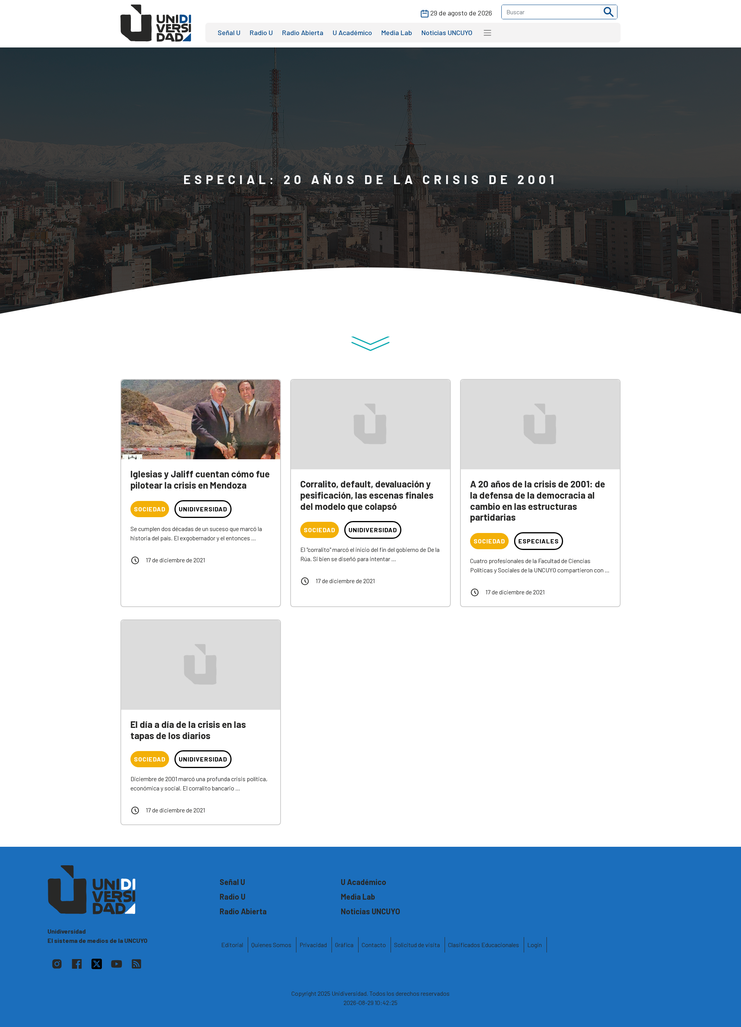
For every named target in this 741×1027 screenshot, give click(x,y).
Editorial (232, 944)
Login (534, 944)
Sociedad (150, 509)
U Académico (352, 32)
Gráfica (344, 944)
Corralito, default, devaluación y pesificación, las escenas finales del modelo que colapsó (366, 495)
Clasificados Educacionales (483, 944)
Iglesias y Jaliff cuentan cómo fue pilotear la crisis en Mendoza (200, 479)
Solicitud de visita (417, 944)
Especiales (538, 541)
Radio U (261, 32)
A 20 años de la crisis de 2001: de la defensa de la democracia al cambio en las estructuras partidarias (537, 500)
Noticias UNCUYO (446, 32)
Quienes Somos (271, 944)
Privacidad (313, 944)
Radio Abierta (302, 32)
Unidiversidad (203, 509)
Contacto (374, 944)
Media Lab (396, 32)
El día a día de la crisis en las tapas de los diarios (188, 730)
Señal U (229, 32)
